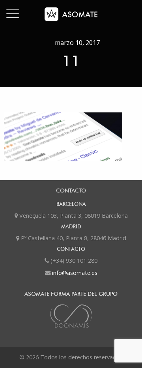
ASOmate (71, 14)
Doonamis (71, 316)
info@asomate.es (74, 272)
